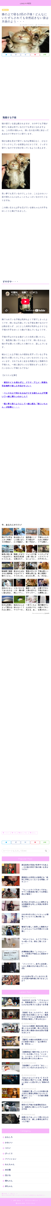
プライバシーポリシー (31, 1200)
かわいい (9, 1142)
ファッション (10, 1159)
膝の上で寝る (23, 832)
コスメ (8, 1148)
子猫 (14, 832)
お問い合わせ (17, 1200)
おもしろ (9, 1137)
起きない (33, 832)
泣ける (8, 1175)
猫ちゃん (5, 10)
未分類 (8, 1170)
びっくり (9, 1153)
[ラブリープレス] (25, 3)
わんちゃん (10, 1164)
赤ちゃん (9, 1186)
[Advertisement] (25, 86)
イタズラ (6, 832)
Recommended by (38, 613)
